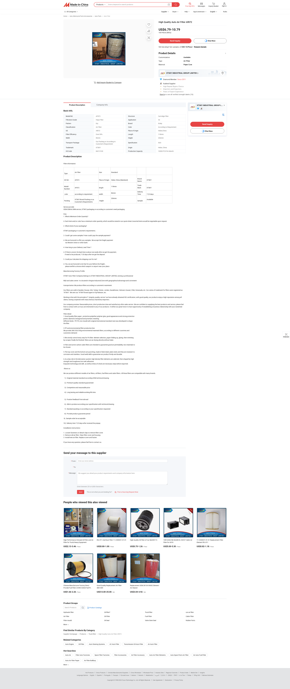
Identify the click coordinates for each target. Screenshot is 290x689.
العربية (157, 675)
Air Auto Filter (152, 644)
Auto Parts (98, 16)
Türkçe (189, 675)
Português (107, 675)
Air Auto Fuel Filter (199, 655)
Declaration (168, 680)
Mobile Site (194, 672)
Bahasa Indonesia (207, 675)
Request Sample (200, 47)
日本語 (170, 675)
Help (186, 12)
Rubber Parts (190, 620)
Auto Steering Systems (97, 644)
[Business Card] (223, 114)
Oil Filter (107, 616)
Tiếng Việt (197, 675)
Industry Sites (159, 672)
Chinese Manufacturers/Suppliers (118, 672)
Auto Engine (69, 644)
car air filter (190, 612)
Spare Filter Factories (102, 655)
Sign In (162, 94)
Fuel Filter (148, 616)
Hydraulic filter (68, 612)
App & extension (199, 12)
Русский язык (125, 675)
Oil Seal (106, 620)
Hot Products (89, 672)
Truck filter (148, 612)
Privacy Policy (178, 680)
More (65, 665)
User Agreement (158, 680)
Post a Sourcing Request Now (126, 492)
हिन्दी (175, 675)
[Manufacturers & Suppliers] (75, 4)
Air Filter (66, 616)
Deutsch (140, 675)
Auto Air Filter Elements (157, 655)
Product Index (184, 672)
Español (99, 675)
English (92, 675)
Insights (202, 672)
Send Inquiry (175, 41)
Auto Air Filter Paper (72, 660)
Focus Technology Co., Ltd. (130, 680)
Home (65, 16)
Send (80, 492)
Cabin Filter (190, 616)
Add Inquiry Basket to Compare (109, 82)
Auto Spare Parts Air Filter (179, 655)
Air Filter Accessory (138, 655)
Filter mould (67, 620)
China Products (100, 672)
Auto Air (68, 655)
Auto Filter (107, 16)
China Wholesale (136, 672)
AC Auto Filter (114, 644)
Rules (225, 12)
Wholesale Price (148, 672)
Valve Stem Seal (150, 620)
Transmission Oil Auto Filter (133, 644)
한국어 (163, 675)
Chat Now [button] (211, 41)
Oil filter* (107, 612)
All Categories (71, 12)
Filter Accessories (120, 655)
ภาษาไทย (182, 675)
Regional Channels (172, 672)
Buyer (175, 12)
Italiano (133, 675)
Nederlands (149, 675)
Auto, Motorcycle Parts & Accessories (81, 16)
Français (115, 675)
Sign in (224, 6)
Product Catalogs (95, 608)
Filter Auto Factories (83, 655)
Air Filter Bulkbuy (90, 660)
